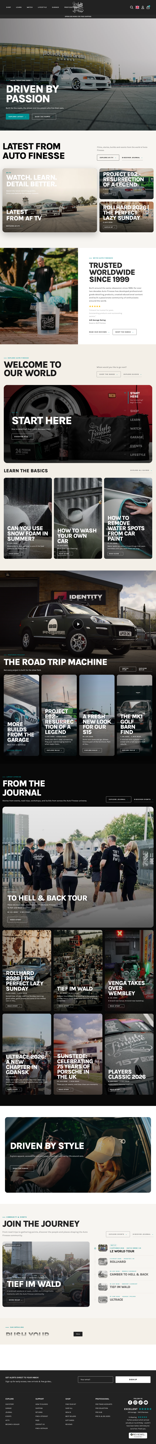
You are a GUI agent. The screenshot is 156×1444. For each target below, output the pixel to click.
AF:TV (7, 1420)
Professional (102, 1399)
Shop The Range (42, 116)
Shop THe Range (107, 374)
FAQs (37, 1420)
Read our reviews (98, 332)
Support (39, 1399)
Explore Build (143, 669)
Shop (67, 1399)
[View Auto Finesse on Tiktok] (140, 1404)
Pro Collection (101, 1408)
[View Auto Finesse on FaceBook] (130, 1404)
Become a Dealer (12, 1424)
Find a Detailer (41, 1428)
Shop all (68, 1408)
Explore (9, 1399)
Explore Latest (16, 116)
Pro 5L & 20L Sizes (102, 1416)
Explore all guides (139, 470)
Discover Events (142, 799)
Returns (38, 1412)
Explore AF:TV (106, 157)
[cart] (148, 7)
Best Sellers (70, 1416)
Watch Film (125, 669)
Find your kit (70, 1404)
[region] (78, 74)
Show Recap (16, 1300)
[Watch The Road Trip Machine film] (78, 624)
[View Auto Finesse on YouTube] (146, 1404)
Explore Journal (117, 799)
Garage (8, 1408)
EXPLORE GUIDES (131, 374)
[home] (78, 7)
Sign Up (133, 1379)
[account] (142, 7)
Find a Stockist (41, 1416)
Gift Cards (69, 1420)
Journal (8, 1412)
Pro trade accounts (103, 1404)
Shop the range (20, 1168)
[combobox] (114, 7)
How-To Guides (41, 1404)
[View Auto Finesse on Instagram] (135, 1404)
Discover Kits (21, 436)
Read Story (15, 920)
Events (8, 1416)
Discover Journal (131, 157)
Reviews (68, 1424)
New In (68, 1412)
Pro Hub (98, 1412)
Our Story (9, 1404)
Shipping (39, 1408)
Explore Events (116, 1234)
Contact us (40, 1424)
